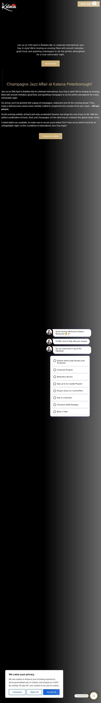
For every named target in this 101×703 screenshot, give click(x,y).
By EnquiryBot (82, 696)
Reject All (34, 692)
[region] (34, 684)
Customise (17, 692)
